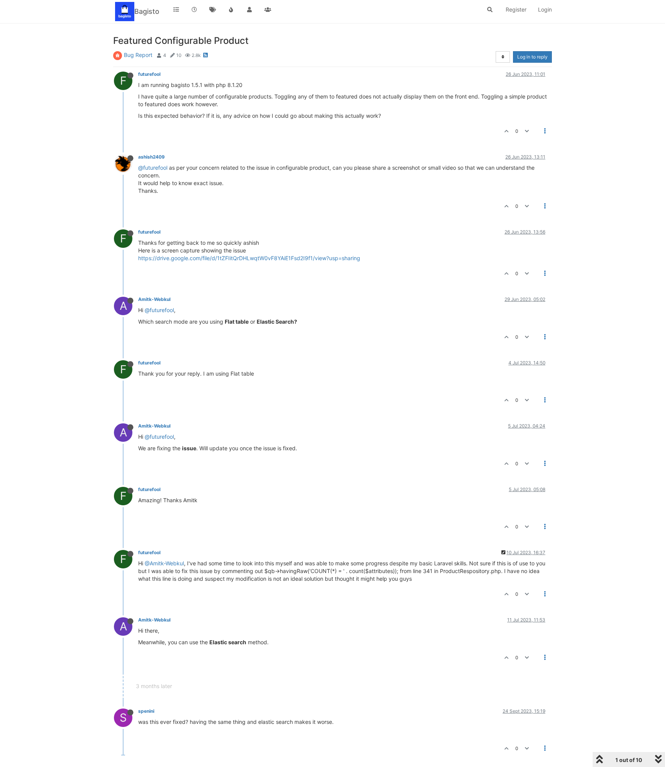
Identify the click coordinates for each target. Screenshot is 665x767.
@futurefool (152, 167)
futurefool (149, 74)
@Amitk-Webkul (164, 563)
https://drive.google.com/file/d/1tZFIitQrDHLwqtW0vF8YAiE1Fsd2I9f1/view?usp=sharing (249, 258)
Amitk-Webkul (154, 299)
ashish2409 (151, 157)
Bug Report (138, 55)
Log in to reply (532, 57)
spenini (146, 711)
